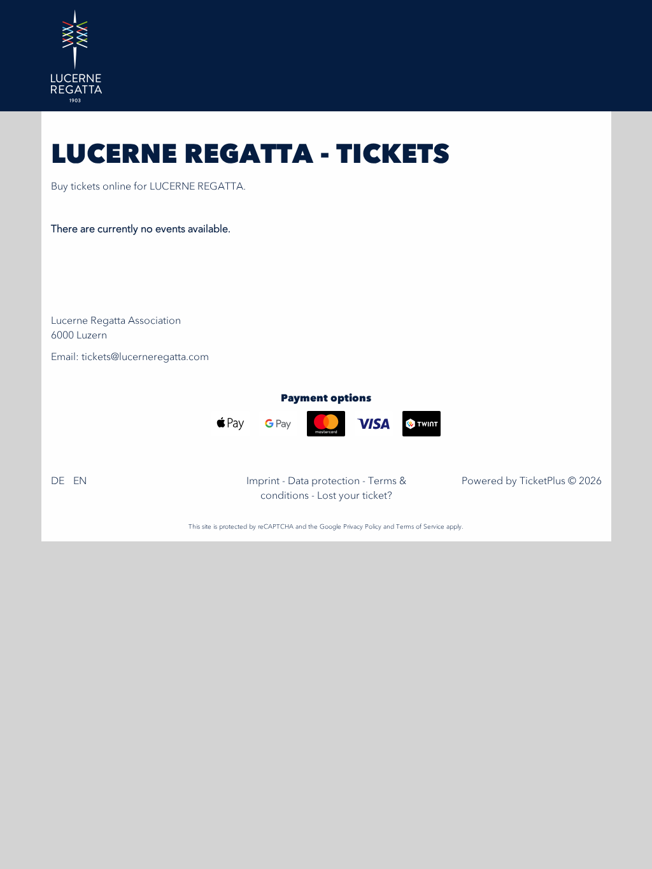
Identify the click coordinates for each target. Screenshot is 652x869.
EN (80, 481)
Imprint (263, 481)
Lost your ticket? (354, 496)
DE (57, 481)
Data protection (324, 481)
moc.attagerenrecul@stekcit (145, 357)
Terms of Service (420, 527)
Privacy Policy (362, 527)
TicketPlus (542, 481)
